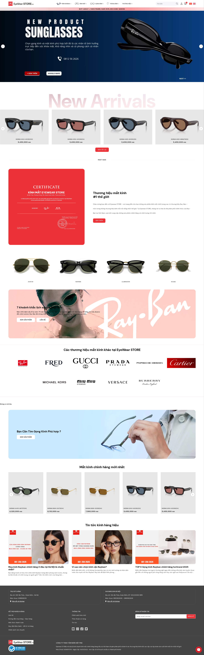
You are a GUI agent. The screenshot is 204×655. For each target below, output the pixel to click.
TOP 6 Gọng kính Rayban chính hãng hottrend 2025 (161, 567)
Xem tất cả (102, 150)
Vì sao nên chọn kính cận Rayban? (89, 567)
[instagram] (77, 629)
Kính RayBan (66, 4)
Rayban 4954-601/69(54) (76, 139)
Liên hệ (43, 320)
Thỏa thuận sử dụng (79, 619)
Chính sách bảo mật (79, 615)
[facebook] (82, 629)
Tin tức (74, 622)
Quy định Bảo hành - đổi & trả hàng (20, 626)
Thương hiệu (126, 4)
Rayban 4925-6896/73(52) (179, 139)
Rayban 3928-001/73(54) (17, 508)
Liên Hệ (10, 615)
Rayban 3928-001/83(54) (55, 508)
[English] (194, 3)
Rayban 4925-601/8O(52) (128, 139)
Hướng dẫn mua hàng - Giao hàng (20, 619)
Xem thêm (99, 220)
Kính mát (82, 4)
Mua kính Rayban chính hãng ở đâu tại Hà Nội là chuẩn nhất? (36, 568)
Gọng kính (98, 4)
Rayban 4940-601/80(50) (24, 139)
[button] (201, 46)
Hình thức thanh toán (16, 622)
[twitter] (86, 629)
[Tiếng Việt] (190, 3)
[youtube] (73, 629)
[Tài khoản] (182, 4)
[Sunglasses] (102, 46)
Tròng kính (114, 4)
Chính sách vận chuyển (16, 630)
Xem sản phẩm (26, 320)
